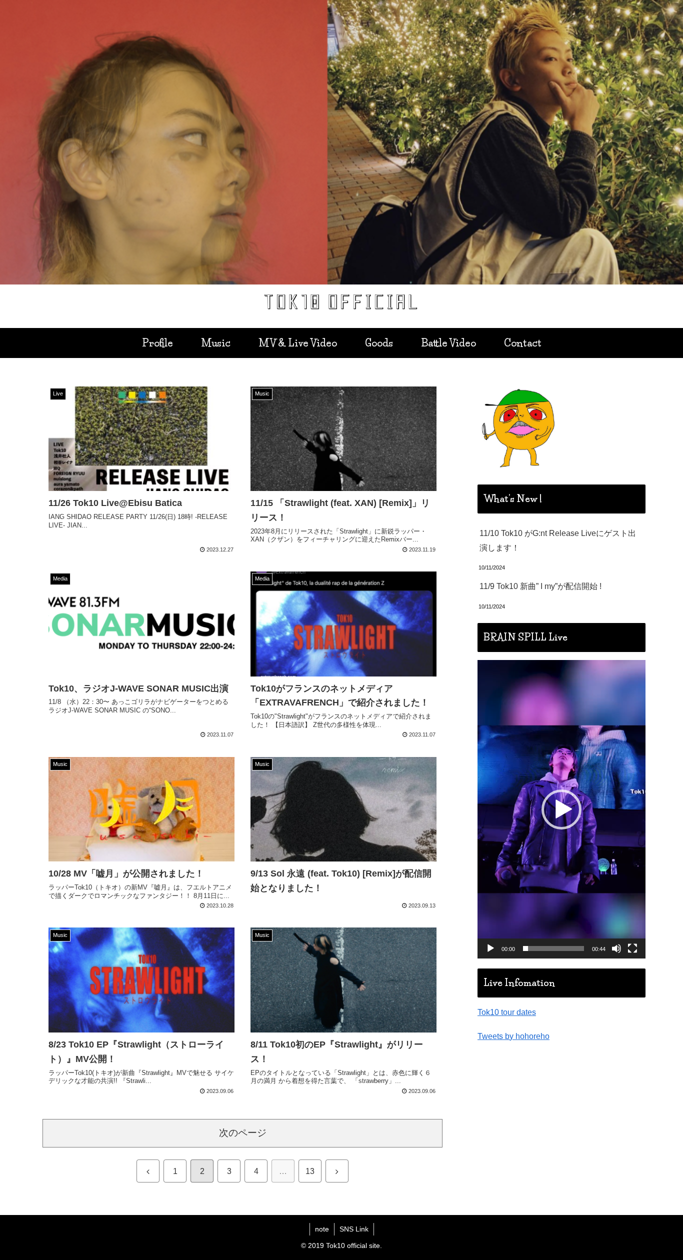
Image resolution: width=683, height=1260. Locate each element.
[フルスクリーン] (633, 949)
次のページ (242, 1133)
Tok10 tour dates (507, 1012)
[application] (562, 809)
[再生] (491, 949)
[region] (341, 142)
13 (310, 1171)
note (322, 1229)
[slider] (553, 948)
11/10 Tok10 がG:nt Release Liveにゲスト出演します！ (558, 540)
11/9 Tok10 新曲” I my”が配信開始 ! (541, 586)
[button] (562, 810)
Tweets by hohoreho (514, 1036)
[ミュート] (617, 949)
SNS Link (354, 1229)
